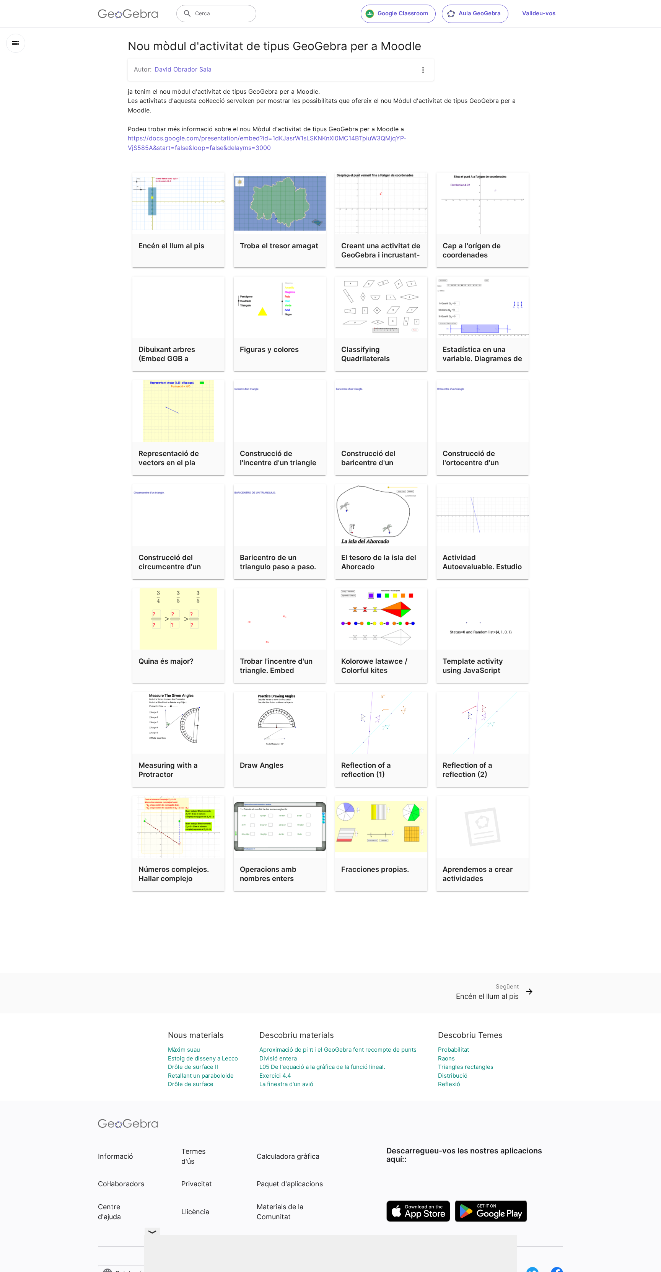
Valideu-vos (538, 13)
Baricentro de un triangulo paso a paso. (278, 562)
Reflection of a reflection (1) (366, 770)
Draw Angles (261, 765)
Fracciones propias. (375, 869)
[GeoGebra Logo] (128, 13)
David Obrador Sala (183, 69)
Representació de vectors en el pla (168, 458)
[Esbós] (15, 43)
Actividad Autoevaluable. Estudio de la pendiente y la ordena (482, 571)
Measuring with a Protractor (168, 770)
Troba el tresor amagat (279, 245)
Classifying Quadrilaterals (365, 354)
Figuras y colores (269, 349)
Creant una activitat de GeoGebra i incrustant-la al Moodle (380, 254)
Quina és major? (166, 661)
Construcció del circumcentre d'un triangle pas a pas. (170, 566)
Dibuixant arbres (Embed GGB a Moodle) (166, 358)
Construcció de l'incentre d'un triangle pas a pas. (278, 462)
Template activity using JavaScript (473, 665)
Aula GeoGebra (480, 13)
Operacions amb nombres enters (268, 874)
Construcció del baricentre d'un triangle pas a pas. (373, 462)
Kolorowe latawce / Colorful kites (374, 665)
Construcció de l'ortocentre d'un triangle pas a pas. (474, 462)
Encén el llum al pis (171, 245)
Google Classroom (403, 13)
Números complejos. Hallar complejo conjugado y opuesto (174, 878)
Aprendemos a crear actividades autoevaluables (478, 878)
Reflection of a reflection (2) (467, 770)
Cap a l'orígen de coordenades (472, 250)
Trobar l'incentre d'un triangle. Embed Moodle (276, 670)
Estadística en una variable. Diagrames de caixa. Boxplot (482, 358)
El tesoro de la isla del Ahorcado (378, 562)
